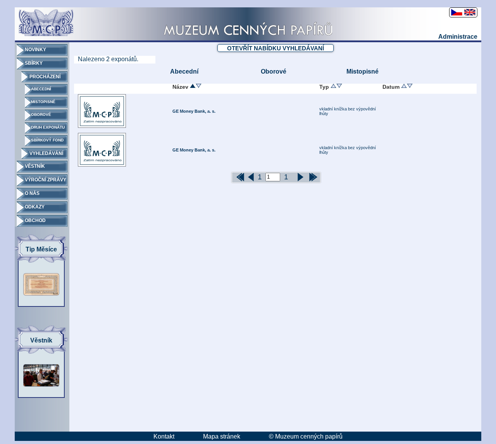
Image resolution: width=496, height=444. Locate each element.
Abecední (184, 71)
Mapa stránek (221, 436)
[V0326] (102, 126)
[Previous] (236, 177)
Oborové (273, 71)
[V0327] (102, 165)
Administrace (457, 36)
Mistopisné (362, 71)
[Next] (309, 177)
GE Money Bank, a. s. (193, 111)
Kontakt (163, 436)
